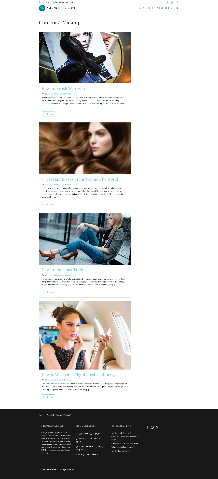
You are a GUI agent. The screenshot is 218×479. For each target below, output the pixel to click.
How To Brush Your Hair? (64, 88)
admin (68, 94)
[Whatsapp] (176, 2)
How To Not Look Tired (62, 269)
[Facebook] (167, 2)
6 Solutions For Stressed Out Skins (124, 443)
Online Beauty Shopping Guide (123, 447)
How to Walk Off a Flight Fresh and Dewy (78, 374)
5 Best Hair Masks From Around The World (80, 179)
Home (41, 415)
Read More (48, 114)
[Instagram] (172, 2)
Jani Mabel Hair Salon (60, 8)
